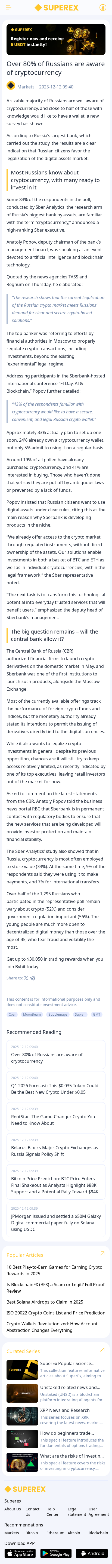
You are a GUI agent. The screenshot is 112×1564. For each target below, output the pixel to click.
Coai (12, 1014)
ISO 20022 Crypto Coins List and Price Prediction (56, 1313)
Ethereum (55, 1532)
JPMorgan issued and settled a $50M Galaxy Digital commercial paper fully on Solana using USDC (56, 1222)
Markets (26, 87)
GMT (96, 1014)
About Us (12, 1508)
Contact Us (32, 1511)
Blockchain (98, 1532)
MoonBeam (32, 1014)
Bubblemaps (57, 1014)
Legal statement (77, 1511)
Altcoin (74, 1532)
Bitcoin (32, 1532)
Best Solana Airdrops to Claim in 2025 (45, 1302)
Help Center (52, 1511)
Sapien (80, 1014)
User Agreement (98, 1511)
